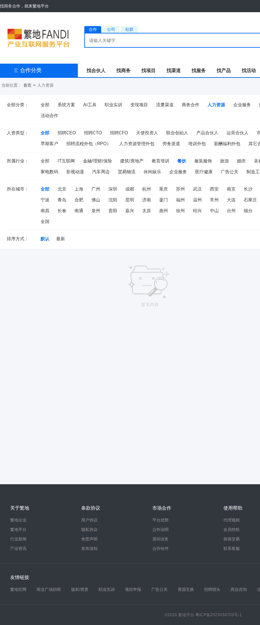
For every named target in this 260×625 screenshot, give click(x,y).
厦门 (163, 199)
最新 (60, 238)
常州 (214, 199)
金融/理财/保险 (97, 160)
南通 (78, 210)
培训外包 (197, 143)
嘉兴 (129, 210)
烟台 (248, 210)
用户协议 (89, 520)
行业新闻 (18, 539)
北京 (62, 189)
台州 (231, 210)
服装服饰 (203, 160)
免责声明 (89, 539)
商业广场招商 (49, 589)
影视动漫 (75, 171)
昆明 (129, 199)
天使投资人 (147, 132)
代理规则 (231, 520)
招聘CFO (119, 132)
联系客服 (231, 548)
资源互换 (186, 589)
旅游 (224, 160)
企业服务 (242, 104)
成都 (129, 189)
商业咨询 (239, 589)
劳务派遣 (171, 143)
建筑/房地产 (132, 160)
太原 (146, 210)
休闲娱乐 (152, 171)
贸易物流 (126, 171)
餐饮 (181, 160)
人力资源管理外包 (136, 143)
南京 (231, 189)
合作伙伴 (160, 548)
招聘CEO (67, 132)
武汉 (197, 189)
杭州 (146, 189)
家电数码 (49, 171)
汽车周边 (101, 171)
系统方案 (66, 104)
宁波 (45, 199)
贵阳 (112, 210)
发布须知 (89, 548)
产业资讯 (18, 548)
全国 (45, 221)
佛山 (95, 199)
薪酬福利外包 (227, 143)
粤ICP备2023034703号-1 (218, 614)
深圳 (112, 189)
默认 (45, 238)
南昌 (45, 210)
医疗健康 (204, 171)
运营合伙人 (237, 132)
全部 (45, 104)
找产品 (224, 70)
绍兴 (197, 210)
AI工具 (89, 104)
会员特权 (231, 529)
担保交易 (231, 539)
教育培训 (160, 160)
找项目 (149, 70)
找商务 (123, 70)
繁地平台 (18, 529)
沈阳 (112, 199)
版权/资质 (79, 589)
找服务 (199, 70)
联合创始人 (177, 132)
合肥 (78, 199)
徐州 (180, 210)
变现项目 (139, 104)
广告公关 (229, 171)
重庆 (163, 189)
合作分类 (28, 70)
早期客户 (49, 143)
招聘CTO (93, 132)
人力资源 (216, 104)
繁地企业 (18, 520)
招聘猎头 (212, 589)
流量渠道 (165, 104)
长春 (62, 210)
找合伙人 (96, 70)
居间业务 (160, 539)
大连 (231, 199)
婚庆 (241, 160)
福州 (180, 199)
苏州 (180, 189)
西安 (214, 189)
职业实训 (113, 104)
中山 (214, 210)
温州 (197, 199)
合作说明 (160, 529)
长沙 (248, 189)
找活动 (249, 70)
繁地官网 (18, 589)
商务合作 (190, 104)
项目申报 (133, 589)
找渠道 (174, 70)
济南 (146, 199)
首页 (27, 85)
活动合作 (49, 115)
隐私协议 (89, 529)
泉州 (95, 210)
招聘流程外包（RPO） (88, 143)
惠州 (163, 210)
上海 (78, 189)
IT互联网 (66, 160)
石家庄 (250, 199)
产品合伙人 (207, 132)
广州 (95, 189)
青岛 (62, 199)
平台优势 (160, 520)
